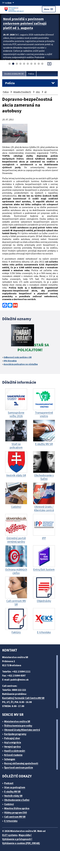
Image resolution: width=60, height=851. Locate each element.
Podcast (8, 783)
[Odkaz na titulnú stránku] (14, 9)
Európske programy (15, 734)
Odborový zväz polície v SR (18, 357)
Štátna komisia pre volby (18, 725)
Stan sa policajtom (14, 787)
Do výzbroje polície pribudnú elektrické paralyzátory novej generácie (25, 23)
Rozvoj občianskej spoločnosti (21, 763)
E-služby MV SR (12, 791)
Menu (48, 9)
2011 (38, 92)
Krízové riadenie (13, 755)
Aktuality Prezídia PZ (22, 92)
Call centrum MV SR (14, 816)
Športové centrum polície (18, 767)
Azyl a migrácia (12, 742)
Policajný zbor (12, 738)
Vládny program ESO (15, 812)
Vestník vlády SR (13, 795)
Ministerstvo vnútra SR (17, 721)
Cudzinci (9, 804)
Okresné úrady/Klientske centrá (22, 729)
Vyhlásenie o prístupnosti (16, 839)
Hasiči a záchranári (14, 750)
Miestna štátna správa (16, 808)
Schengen (9, 759)
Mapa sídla (24, 835)
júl (45, 92)
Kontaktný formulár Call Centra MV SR (23, 698)
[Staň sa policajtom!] (22, 335)
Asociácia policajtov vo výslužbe (21, 364)
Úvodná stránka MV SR (14, 73)
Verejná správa (12, 746)
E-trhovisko (10, 821)
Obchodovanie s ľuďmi (16, 800)
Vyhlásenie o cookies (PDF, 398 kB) (21, 843)
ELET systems (9, 835)
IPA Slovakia (10, 360)
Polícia (31, 73)
